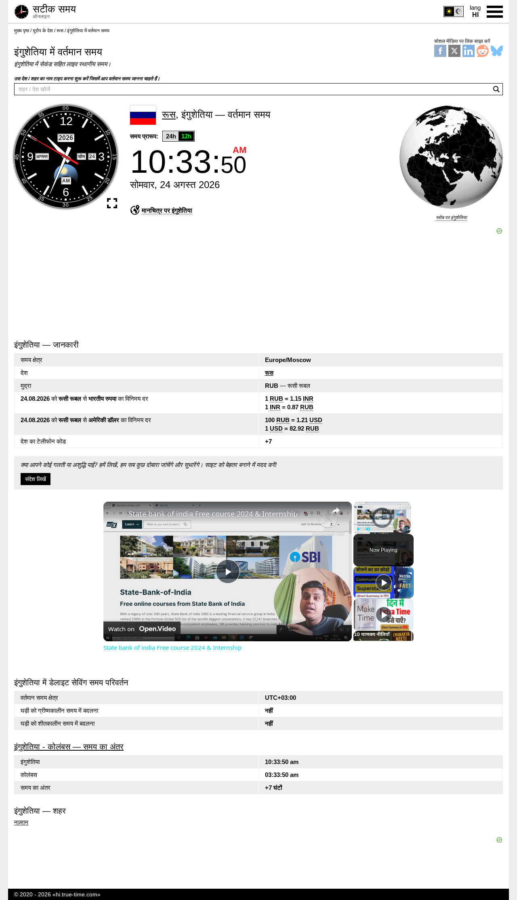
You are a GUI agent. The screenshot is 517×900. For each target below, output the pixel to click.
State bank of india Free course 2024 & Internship (213, 514)
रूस (269, 372)
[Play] (358, 529)
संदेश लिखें (35, 479)
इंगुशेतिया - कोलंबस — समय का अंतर (69, 746)
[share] (335, 510)
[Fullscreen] (406, 529)
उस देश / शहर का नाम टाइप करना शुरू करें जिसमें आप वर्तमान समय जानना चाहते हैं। (87, 78)
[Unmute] (368, 529)
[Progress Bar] (382, 523)
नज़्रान (21, 822)
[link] (116, 515)
